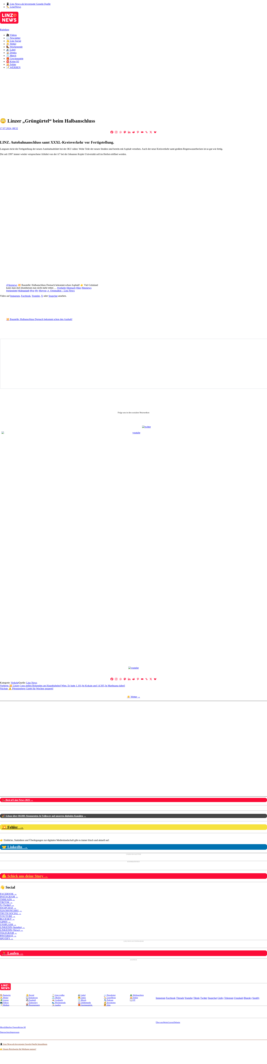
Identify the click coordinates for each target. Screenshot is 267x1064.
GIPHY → (5, 921)
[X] (151, 132)
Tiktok (196, 998)
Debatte (177, 1022)
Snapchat (53, 296)
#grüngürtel (11, 290)
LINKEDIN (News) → (11, 930)
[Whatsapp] (120, 132)
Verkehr (15, 682)
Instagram (15, 296)
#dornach (71, 288)
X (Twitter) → (7, 905)
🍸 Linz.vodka (58, 995)
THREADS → (7, 899)
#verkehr (61, 288)
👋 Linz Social (13, 41)
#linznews (86, 288)
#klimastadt (23, 290)
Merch (2, 1027)
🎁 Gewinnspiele (14, 58)
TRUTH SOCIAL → (10, 913)
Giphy (220, 998)
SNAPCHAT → (8, 907)
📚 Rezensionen (33, 1005)
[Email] (142, 132)
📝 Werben (4, 1005)
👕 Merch (11, 55)
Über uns (159, 1022)
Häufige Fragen (11, 1027)
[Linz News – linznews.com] (9, 22)
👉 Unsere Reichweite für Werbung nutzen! (18, 1049)
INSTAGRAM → (9, 896)
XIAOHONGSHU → (11, 910)
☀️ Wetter (11, 44)
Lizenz (171, 1022)
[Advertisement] (133, 93)
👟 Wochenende (59, 1002)
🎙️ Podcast (108, 1000)
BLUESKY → (7, 919)
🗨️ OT (132, 1000)
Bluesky (248, 998)
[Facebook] (112, 132)
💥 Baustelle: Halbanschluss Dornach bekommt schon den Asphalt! (39, 319)
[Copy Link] (146, 132)
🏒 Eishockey (32, 1002)
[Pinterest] (138, 132)
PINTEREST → (8, 935)
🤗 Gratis (82, 997)
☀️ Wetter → (133, 696)
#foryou (43, 290)
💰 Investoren (110, 1002)
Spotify (255, 998)
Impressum (14, 1032)
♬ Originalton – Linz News (61, 290)
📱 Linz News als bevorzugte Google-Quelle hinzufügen (23, 1044)
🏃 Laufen (56, 1005)
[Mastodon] (125, 132)
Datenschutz (5, 1032)
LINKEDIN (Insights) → (12, 927)
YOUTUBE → (7, 916)
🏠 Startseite (5, 995)
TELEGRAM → (8, 933)
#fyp (32, 290)
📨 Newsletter (13, 38)
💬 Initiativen (32, 997)
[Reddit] (133, 132)
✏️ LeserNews (13, 7)
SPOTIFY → (6, 938)
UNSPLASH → (8, 924)
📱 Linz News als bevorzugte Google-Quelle (28, 4)
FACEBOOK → (8, 894)
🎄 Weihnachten (137, 995)
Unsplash (238, 998)
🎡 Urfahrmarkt (84, 1002)
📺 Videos (4, 1002)
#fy (36, 290)
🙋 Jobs (107, 1005)
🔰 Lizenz (4, 1000)
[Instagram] (116, 132)
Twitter (203, 998)
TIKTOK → (6, 902)
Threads (180, 998)
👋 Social (30, 995)
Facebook (26, 296)
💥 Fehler (11, 64)
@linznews (11, 285)
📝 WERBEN (13, 67)
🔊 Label (10, 49)
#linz (78, 288)
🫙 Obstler (56, 997)
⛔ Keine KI (12, 61)
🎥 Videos (11, 35)
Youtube (36, 296)
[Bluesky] (155, 132)
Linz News (31, 682)
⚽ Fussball (31, 1000)
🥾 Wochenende (14, 46)
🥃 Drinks (11, 52)
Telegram (228, 998)
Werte (165, 1022)
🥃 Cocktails (57, 1000)
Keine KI (22, 1027)
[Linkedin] (129, 132)
